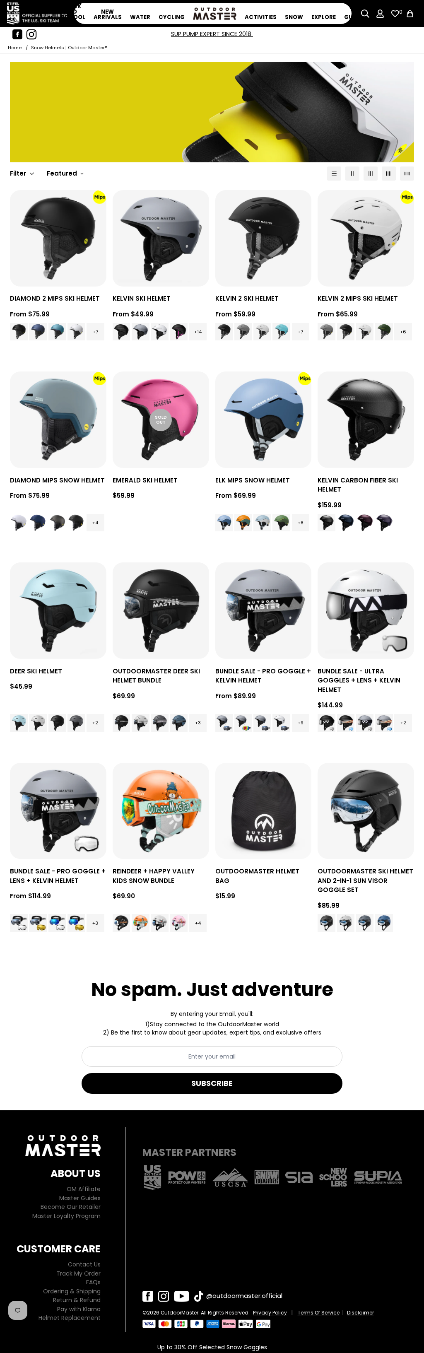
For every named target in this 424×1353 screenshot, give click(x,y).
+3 (198, 722)
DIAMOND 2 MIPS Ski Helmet (55, 298)
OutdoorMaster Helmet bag (257, 876)
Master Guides (80, 1198)
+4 (95, 522)
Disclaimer (360, 1312)
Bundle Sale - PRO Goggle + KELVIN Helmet (263, 676)
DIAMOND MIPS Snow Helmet (57, 480)
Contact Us (84, 1264)
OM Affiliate (84, 1189)
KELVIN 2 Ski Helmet (247, 298)
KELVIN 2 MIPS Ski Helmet (358, 298)
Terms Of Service (319, 1312)
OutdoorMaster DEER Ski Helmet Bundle (156, 676)
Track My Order (78, 1273)
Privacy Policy (270, 1312)
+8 (301, 522)
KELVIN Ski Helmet (142, 298)
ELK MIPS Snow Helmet (252, 480)
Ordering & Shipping (72, 1291)
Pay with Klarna (79, 1309)
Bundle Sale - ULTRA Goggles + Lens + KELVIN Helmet (359, 680)
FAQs (93, 1282)
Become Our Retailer (71, 1207)
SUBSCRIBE (212, 1083)
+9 (301, 722)
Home (15, 47)
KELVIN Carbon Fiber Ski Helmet (358, 485)
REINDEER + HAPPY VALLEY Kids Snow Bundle (154, 876)
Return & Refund (77, 1300)
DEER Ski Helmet (36, 671)
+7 (95, 331)
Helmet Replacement (70, 1318)
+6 (403, 331)
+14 (198, 331)
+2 (95, 722)
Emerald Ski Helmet (145, 480)
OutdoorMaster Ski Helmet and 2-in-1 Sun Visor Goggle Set (365, 880)
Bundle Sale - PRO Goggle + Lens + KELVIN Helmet (58, 876)
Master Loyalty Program (66, 1216)
